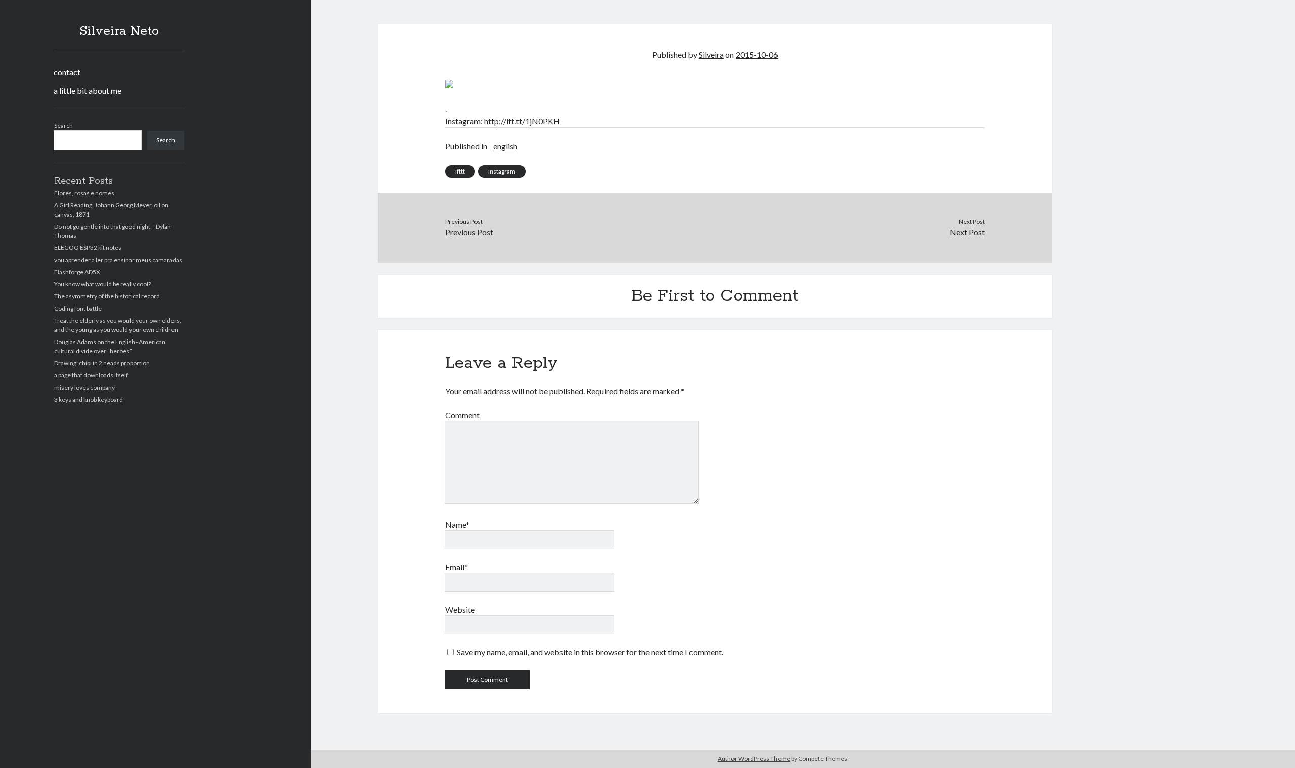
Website (460, 609)
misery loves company (84, 387)
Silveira (711, 54)
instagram (501, 171)
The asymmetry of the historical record (107, 296)
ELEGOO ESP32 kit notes (87, 247)
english (505, 146)
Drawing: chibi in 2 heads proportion (102, 363)
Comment (462, 415)
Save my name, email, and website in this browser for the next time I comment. (590, 652)
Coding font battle (78, 308)
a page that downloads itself (91, 375)
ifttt (460, 171)
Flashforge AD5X (77, 272)
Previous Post (469, 232)
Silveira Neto (119, 31)
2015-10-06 (757, 54)
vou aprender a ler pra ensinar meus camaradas (118, 260)
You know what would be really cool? (102, 284)
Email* (456, 567)
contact (67, 72)
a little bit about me (87, 90)
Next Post (966, 232)
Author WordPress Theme (754, 758)
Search (63, 126)
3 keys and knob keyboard (88, 399)
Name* (457, 524)
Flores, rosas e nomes (84, 193)
